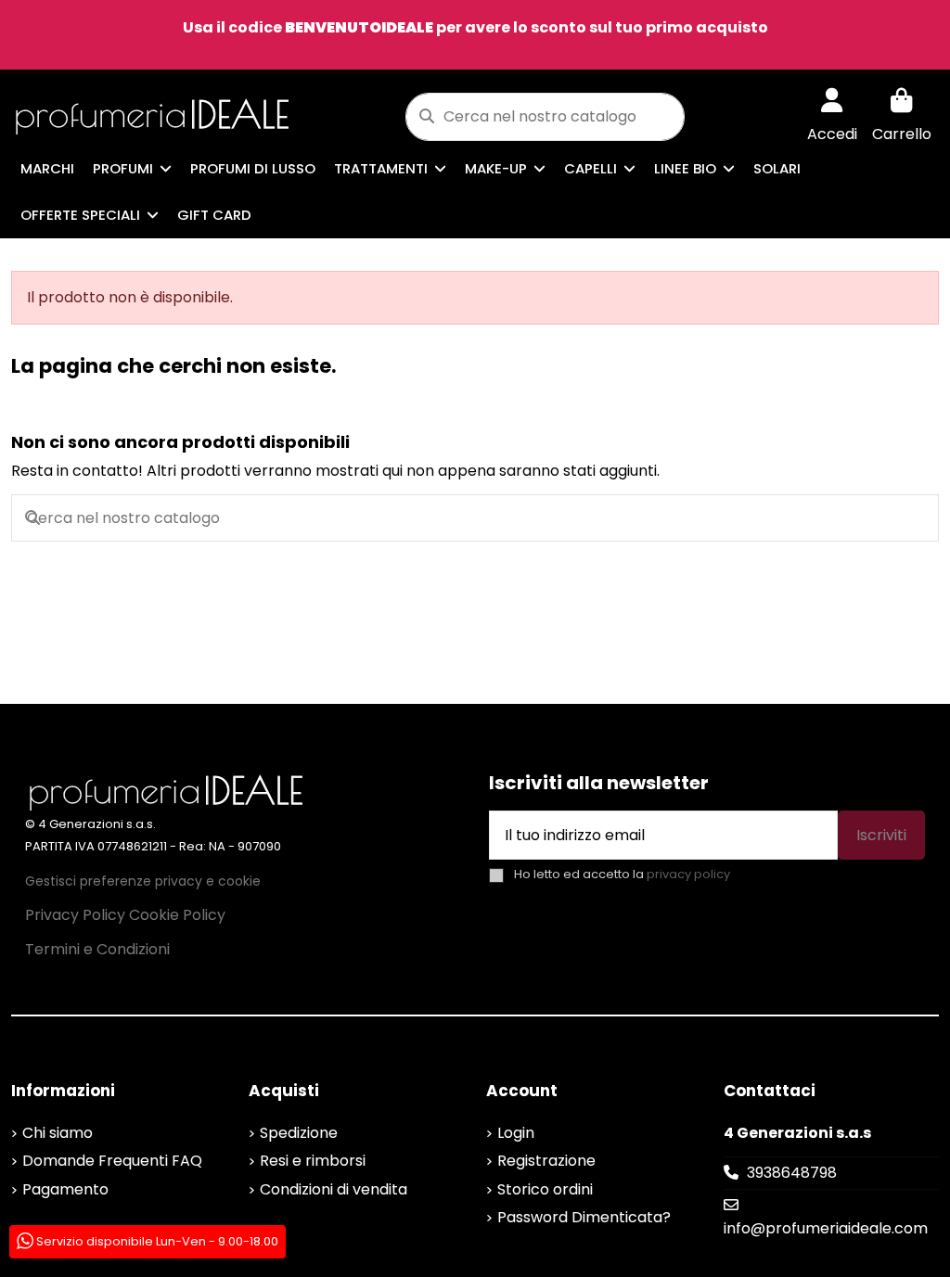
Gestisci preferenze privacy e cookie (143, 881)
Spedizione (299, 1132)
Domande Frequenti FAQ (112, 1160)
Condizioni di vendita (333, 1189)
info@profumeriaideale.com (826, 1228)
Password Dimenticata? (584, 1217)
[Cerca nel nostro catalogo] (426, 117)
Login (515, 1132)
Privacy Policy (75, 915)
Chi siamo (57, 1132)
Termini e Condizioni (97, 949)
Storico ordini (545, 1189)
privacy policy (688, 874)
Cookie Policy (177, 915)
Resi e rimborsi (313, 1160)
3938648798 (792, 1172)
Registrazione (546, 1160)
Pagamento (65, 1189)
